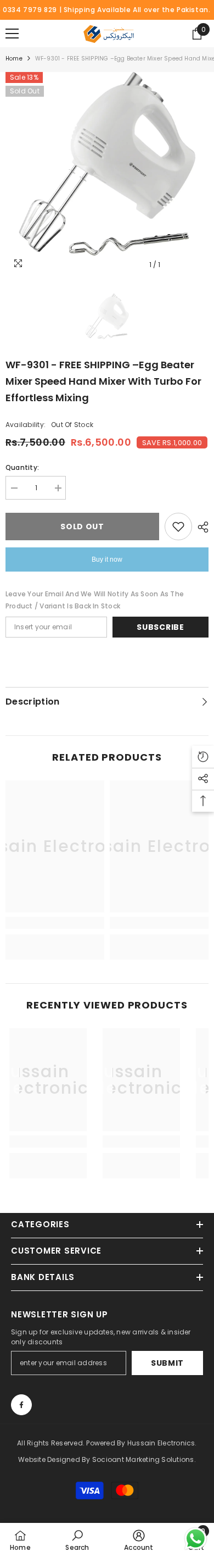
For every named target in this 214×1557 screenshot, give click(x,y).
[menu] (12, 33)
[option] (107, 173)
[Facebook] (21, 1404)
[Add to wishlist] (178, 526)
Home (13, 58)
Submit (167, 1362)
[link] (54, 923)
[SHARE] (200, 527)
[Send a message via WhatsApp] (196, 1539)
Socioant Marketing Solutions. (144, 1459)
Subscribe (160, 627)
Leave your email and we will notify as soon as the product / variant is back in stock (94, 600)
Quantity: (22, 467)
